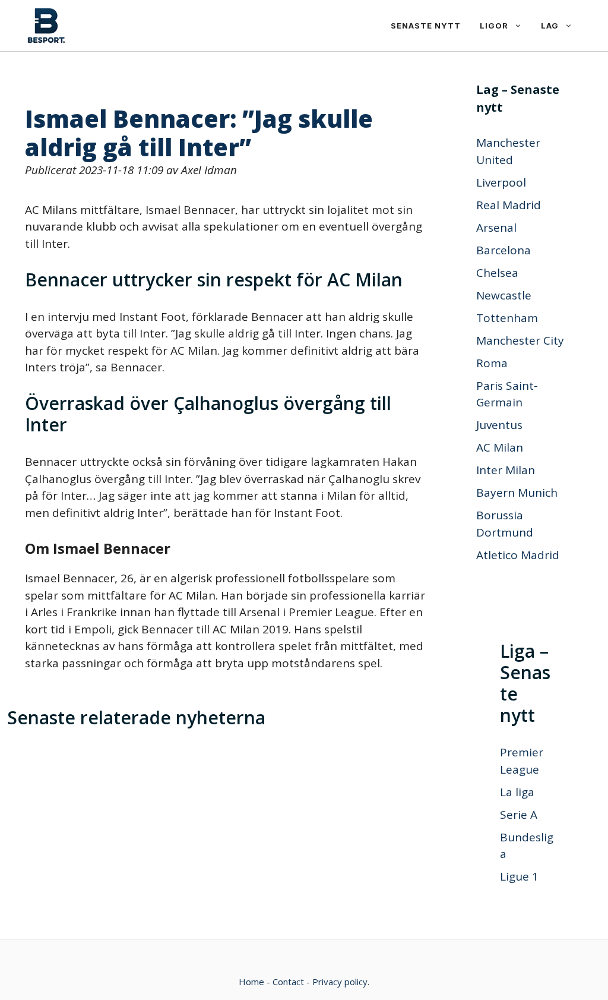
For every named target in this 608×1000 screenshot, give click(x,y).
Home (251, 982)
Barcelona (503, 250)
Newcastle (503, 295)
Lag (550, 25)
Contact (288, 982)
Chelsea (497, 272)
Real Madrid (508, 205)
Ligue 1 (519, 876)
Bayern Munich (517, 492)
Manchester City (520, 340)
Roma (492, 363)
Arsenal (496, 227)
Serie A (518, 814)
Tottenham (507, 318)
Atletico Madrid (517, 555)
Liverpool (501, 182)
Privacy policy (340, 982)
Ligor (494, 25)
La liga (517, 792)
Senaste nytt (426, 25)
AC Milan (499, 447)
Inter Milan (505, 470)
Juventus (499, 425)
